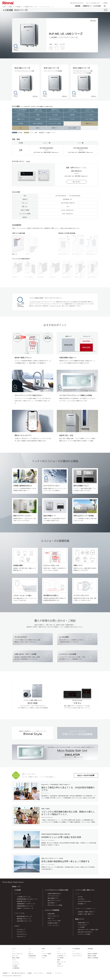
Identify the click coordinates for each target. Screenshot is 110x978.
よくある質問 (81, 927)
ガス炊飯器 (14, 966)
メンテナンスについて (53, 925)
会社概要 (29, 973)
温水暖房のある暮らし (53, 923)
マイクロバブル (32, 958)
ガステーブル (15, 955)
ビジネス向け (97, 6)
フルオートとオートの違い (54, 920)
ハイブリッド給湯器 (46, 953)
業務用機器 (90, 948)
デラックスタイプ (76, 953)
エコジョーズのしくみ (53, 916)
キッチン (14, 948)
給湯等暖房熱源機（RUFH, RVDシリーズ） (27, 899)
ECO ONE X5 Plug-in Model (84, 901)
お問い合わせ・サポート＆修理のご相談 (88, 929)
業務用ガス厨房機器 (92, 953)
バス (29, 948)
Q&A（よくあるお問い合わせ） (93, 3)
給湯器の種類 (51, 913)
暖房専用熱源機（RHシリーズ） (25, 916)
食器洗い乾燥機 (15, 958)
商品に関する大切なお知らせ (85, 932)
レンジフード (15, 962)
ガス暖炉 (59, 964)
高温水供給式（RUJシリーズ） (24, 921)
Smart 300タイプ (21, 932)
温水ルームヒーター (61, 962)
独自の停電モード (52, 903)
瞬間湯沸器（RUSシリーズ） (24, 918)
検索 (104, 6)
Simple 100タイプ (21, 936)
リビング (59, 948)
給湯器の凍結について (83, 922)
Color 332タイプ (21, 929)
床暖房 (58, 960)
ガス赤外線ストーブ (61, 955)
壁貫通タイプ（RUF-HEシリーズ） (25, 908)
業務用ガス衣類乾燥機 (93, 958)
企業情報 (105, 3)
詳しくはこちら (76, 181)
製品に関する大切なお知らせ (77, 3)
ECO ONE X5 (81, 899)
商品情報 (77, 6)
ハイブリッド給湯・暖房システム (85, 890)
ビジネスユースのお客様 (84, 934)
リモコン (16, 926)
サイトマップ (58, 973)
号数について (51, 918)
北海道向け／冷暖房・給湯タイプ (86, 911)
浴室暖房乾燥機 (32, 955)
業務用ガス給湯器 (92, 955)
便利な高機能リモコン (53, 898)
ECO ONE (80, 896)
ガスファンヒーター (61, 953)
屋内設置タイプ (82, 903)
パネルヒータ (60, 966)
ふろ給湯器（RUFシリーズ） (30, 6)
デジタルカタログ (82, 925)
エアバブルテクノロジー (54, 896)
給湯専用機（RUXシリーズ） (24, 901)
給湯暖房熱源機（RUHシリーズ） (25, 906)
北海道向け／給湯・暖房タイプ (86, 914)
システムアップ (15, 964)
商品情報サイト (6, 973)
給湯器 (10, 6)
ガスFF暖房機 (60, 958)
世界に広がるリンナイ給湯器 (55, 905)
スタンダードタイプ (77, 955)
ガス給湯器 (17, 6)
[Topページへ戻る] (8, 3)
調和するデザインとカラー (54, 900)
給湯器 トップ (16, 886)
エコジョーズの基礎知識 (52, 910)
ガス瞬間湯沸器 (15, 968)
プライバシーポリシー (39, 973)
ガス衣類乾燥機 (76, 948)
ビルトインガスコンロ (17, 953)
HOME (4, 6)
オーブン (14, 960)
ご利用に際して (49, 973)
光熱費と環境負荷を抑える (54, 893)
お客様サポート (87, 6)
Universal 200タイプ (22, 934)
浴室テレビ (31, 953)
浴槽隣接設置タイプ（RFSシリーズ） (26, 903)
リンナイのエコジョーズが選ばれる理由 (56, 890)
